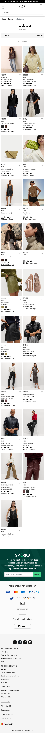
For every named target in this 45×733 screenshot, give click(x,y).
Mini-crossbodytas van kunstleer (7, 170)
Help (2, 662)
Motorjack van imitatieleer (27, 258)
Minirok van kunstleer (5, 303)
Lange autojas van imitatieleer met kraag (29, 125)
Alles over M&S (6, 697)
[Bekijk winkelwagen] (41, 5)
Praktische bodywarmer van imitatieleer (28, 215)
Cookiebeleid (5, 710)
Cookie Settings (6, 718)
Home (4, 19)
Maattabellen (5, 679)
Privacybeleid (6, 706)
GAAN (37, 574)
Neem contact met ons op (10, 690)
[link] (2, 724)
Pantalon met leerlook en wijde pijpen (6, 489)
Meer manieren (22, 609)
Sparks (3, 669)
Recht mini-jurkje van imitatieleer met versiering (7, 215)
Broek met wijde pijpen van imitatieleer (28, 445)
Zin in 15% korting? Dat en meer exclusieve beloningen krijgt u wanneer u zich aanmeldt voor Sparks (22, 1)
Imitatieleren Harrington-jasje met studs (28, 351)
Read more (22, 30)
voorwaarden (5, 702)
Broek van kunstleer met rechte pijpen (7, 397)
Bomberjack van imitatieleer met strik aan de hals (29, 81)
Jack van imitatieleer (8, 123)
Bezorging (4, 652)
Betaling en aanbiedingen (10, 676)
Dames (10, 19)
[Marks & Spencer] (22, 7)
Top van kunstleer (29, 396)
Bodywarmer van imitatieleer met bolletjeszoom (6, 81)
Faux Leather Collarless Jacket (7, 444)
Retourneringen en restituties (11, 658)
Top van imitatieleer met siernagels (7, 535)
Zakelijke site (5, 694)
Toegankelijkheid (7, 714)
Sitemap (4, 682)
